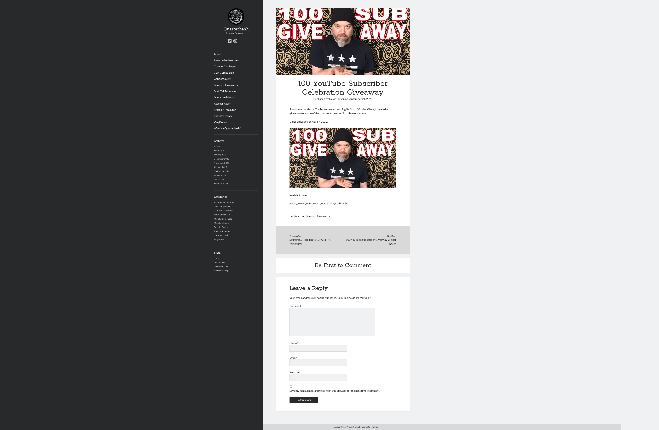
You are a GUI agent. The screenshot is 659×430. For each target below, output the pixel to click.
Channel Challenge (224, 66)
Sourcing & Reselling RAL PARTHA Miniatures (310, 241)
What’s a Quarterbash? (227, 128)
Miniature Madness (223, 218)
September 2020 (221, 171)
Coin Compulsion (224, 72)
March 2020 (219, 179)
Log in (216, 258)
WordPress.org (221, 270)
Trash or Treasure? (225, 109)
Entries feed (219, 262)
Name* (294, 343)
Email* (293, 357)
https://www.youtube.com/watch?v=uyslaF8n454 (319, 203)
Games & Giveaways (226, 84)
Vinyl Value (220, 122)
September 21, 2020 (360, 98)
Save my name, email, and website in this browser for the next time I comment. (335, 390)
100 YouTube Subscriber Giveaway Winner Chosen (371, 241)
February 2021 (221, 150)
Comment (295, 306)
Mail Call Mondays (225, 91)
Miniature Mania (224, 97)
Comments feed (221, 266)
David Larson (337, 98)
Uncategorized (221, 235)
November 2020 (221, 163)
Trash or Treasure (222, 231)
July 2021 (218, 146)
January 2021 (220, 154)
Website (295, 372)
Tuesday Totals (223, 115)
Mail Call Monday (222, 214)
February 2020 (221, 183)
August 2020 (220, 175)
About (217, 54)
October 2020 (220, 167)
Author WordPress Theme (346, 427)
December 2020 (221, 158)
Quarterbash (236, 29)
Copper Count (222, 78)
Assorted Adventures (226, 60)
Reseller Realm (222, 103)
